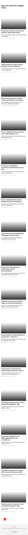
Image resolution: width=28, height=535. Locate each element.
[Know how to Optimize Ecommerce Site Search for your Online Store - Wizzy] (13, 160)
